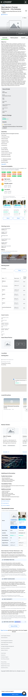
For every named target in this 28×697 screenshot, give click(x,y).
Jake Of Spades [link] (7, 436)
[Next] (26, 38)
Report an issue (4, 630)
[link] (11, 431)
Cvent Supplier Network (5, 635)
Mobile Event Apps (4, 644)
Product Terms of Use (5, 663)
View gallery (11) (21, 33)
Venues (3, 5)
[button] (25, 211)
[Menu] (1, 2)
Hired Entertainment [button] (11, 445)
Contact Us (3, 655)
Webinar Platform (4, 650)
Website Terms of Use (5, 665)
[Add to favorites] (26, 11)
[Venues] (25, 2)
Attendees (3, 268)
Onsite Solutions (4, 637)
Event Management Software (7, 640)
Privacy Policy (4, 661)
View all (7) (3, 164)
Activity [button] (4, 445)
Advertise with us (4, 667)
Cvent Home (3, 653)
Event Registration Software (6, 642)
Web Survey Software (5, 648)
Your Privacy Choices (5, 658)
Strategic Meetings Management (7, 646)
